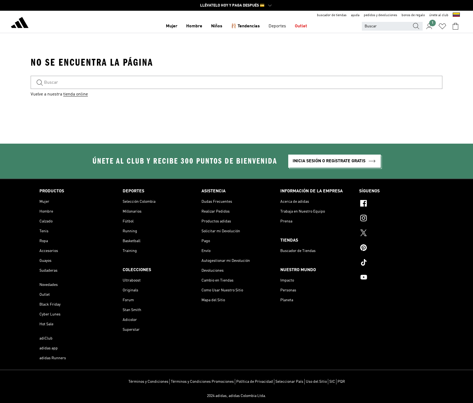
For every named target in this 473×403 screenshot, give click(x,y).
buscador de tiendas (332, 15)
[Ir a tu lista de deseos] (442, 26)
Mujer (171, 26)
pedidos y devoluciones (380, 15)
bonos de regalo (413, 15)
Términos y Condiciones (148, 382)
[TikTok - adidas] (396, 263)
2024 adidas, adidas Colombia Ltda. (236, 396)
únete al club (438, 15)
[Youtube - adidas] (396, 278)
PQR (341, 382)
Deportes (277, 26)
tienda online (75, 94)
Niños (216, 26)
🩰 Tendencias (245, 26)
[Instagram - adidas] (396, 218)
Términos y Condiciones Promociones (202, 382)
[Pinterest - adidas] (396, 248)
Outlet (301, 26)
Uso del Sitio (316, 382)
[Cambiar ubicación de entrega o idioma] (456, 15)
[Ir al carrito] (455, 26)
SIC (332, 382)
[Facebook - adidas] (396, 204)
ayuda (355, 15)
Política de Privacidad (254, 382)
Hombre (194, 26)
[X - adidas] (396, 233)
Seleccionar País (289, 382)
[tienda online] (19, 23)
